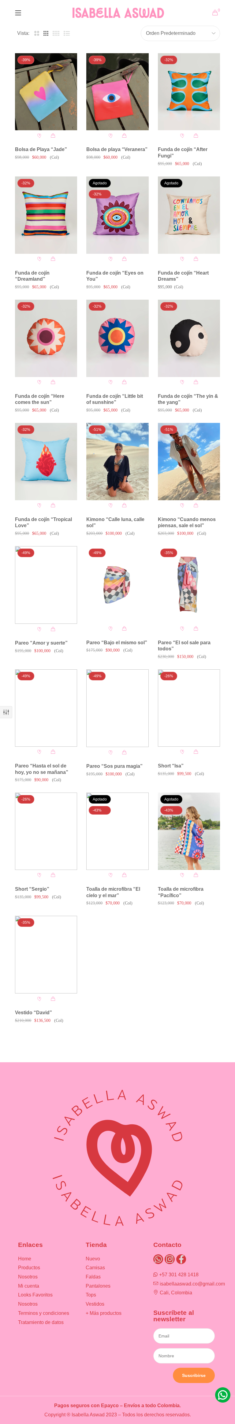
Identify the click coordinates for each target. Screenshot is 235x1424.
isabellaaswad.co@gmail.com (192, 1283)
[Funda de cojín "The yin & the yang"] (189, 338)
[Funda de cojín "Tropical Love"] (46, 461)
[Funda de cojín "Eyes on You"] (117, 214)
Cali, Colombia (176, 1292)
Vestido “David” (33, 1012)
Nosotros (28, 1276)
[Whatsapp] (158, 1259)
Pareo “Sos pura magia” (114, 766)
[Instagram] (169, 1259)
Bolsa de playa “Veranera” (116, 149)
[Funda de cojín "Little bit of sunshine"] (117, 338)
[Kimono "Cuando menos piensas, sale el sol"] (189, 461)
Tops (91, 1294)
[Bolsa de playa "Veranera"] (117, 91)
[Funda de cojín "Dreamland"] (46, 214)
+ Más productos (103, 1313)
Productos (29, 1267)
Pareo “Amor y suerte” (41, 642)
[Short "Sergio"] (46, 831)
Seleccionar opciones (195, 752)
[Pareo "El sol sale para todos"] (189, 584)
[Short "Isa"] (189, 707)
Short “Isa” (171, 765)
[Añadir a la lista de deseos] (39, 135)
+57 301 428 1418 (179, 1274)
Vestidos (95, 1304)
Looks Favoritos (35, 1294)
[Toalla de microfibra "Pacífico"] (189, 831)
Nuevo (93, 1258)
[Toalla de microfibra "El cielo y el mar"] (117, 831)
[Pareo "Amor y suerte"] (46, 585)
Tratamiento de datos (41, 1322)
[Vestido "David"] (46, 954)
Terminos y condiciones (43, 1313)
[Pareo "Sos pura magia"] (117, 708)
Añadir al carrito (53, 135)
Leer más (124, 259)
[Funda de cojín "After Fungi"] (189, 91)
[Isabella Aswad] (118, 13)
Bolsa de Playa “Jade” (41, 149)
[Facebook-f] (181, 1259)
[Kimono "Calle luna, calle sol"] (117, 461)
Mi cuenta (28, 1286)
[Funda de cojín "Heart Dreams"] (189, 214)
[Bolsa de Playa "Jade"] (46, 91)
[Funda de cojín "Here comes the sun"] (46, 338)
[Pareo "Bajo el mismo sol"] (117, 584)
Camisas (95, 1267)
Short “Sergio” (32, 889)
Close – (6, 712)
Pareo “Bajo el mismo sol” (116, 642)
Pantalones (98, 1286)
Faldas (93, 1276)
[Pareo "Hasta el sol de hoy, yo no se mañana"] (46, 707)
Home (24, 1258)
